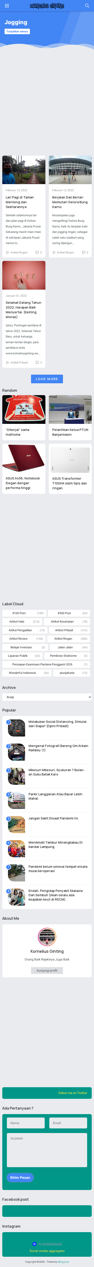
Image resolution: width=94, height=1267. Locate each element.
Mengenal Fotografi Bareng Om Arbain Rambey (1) (58, 748)
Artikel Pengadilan (20, 630)
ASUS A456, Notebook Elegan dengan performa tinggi (23, 483)
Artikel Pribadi (19, 362)
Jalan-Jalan (65, 647)
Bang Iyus (63, 1261)
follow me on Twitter (72, 1093)
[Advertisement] (47, 106)
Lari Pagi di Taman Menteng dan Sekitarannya (20, 202)
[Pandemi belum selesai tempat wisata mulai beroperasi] (16, 872)
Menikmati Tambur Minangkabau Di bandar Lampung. (56, 844)
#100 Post (19, 613)
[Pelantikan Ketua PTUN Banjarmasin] (70, 409)
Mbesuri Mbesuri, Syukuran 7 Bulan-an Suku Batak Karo (57, 772)
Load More (47, 379)
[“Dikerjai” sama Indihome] (23, 409)
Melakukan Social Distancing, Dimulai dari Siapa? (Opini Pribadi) (57, 723)
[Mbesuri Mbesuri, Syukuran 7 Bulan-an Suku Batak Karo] (16, 776)
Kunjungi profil (47, 970)
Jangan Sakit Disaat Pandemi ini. (54, 818)
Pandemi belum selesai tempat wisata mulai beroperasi (58, 868)
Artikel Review (18, 638)
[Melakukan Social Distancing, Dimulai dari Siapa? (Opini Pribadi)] (16, 728)
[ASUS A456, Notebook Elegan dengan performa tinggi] (23, 458)
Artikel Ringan (19, 252)
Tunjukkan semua (17, 31)
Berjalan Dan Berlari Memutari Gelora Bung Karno (70, 202)
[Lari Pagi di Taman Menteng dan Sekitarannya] (23, 170)
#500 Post (64, 613)
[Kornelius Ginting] (47, 5)
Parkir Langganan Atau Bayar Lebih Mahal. (55, 796)
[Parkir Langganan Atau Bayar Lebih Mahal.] (16, 800)
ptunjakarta (67, 673)
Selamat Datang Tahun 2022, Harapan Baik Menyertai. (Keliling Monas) (23, 309)
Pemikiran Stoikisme (63, 655)
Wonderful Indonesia (22, 673)
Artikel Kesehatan (62, 621)
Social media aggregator (47, 1251)
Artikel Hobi (16, 621)
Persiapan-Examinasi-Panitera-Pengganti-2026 (42, 664)
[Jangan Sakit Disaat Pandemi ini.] (16, 824)
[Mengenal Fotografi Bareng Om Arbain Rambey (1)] (16, 752)
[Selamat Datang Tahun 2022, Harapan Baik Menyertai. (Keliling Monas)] (23, 275)
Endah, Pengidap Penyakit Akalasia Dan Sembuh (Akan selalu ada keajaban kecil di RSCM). (56, 894)
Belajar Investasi (21, 647)
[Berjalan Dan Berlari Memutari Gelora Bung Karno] (70, 170)
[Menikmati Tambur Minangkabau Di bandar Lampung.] (16, 848)
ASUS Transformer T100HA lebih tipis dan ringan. (69, 483)
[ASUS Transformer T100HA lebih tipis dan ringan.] (70, 458)
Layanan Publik (18, 655)
